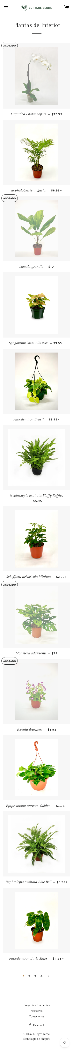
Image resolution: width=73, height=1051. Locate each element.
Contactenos (36, 1016)
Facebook (38, 1025)
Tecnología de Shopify (36, 1038)
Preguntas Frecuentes (37, 1005)
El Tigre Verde (41, 1034)
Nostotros (36, 1010)
